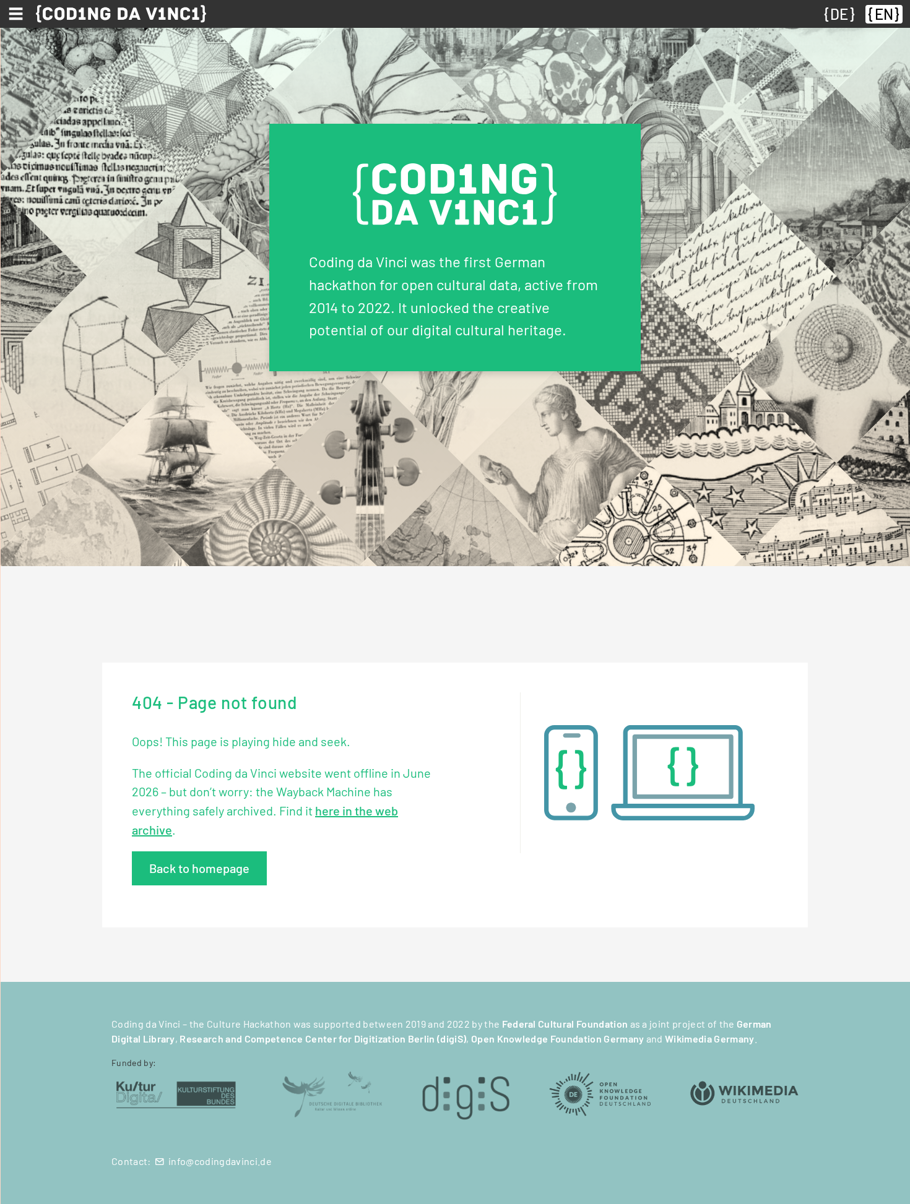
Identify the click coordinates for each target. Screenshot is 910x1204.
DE (839, 14)
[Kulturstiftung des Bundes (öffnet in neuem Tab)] (176, 1093)
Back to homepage (199, 868)
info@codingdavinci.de (220, 1161)
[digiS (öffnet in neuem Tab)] (465, 1093)
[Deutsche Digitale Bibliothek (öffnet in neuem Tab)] (332, 1093)
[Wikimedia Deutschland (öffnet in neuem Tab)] (744, 1093)
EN (884, 14)
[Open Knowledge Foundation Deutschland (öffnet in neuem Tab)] (600, 1093)
